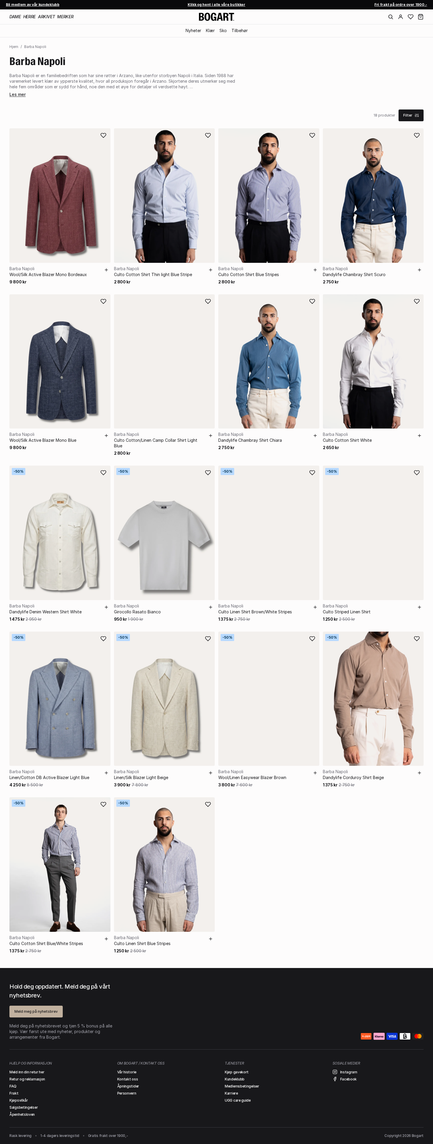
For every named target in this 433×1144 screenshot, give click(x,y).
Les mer (17, 94)
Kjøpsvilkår (18, 1100)
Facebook (348, 1079)
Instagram (348, 1072)
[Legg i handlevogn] (106, 270)
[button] (421, 17)
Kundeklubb (234, 1079)
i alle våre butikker (216, 4)
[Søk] (391, 17)
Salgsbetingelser (23, 1107)
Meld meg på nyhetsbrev (36, 1011)
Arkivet (46, 16)
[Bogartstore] (216, 17)
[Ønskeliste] (411, 17)
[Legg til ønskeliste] (103, 135)
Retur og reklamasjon (27, 1079)
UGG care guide (238, 1100)
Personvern (126, 1093)
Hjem (13, 46)
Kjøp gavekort (237, 1072)
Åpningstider (128, 1086)
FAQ (12, 1086)
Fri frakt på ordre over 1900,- (400, 4)
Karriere (231, 1093)
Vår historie (126, 1072)
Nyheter (193, 30)
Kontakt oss (127, 1079)
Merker (65, 16)
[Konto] (401, 17)
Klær (210, 30)
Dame (15, 16)
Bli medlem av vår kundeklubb (33, 4)
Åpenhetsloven (22, 1114)
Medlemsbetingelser (242, 1086)
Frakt (14, 1093)
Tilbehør (240, 30)
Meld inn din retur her (26, 1072)
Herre (29, 16)
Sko (223, 30)
